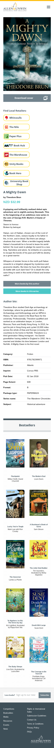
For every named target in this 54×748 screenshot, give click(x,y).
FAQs (29, 732)
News (5, 729)
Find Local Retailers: (14, 110)
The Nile (14, 127)
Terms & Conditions (35, 724)
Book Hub (19, 145)
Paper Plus (15, 136)
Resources (7, 721)
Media (5, 717)
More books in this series (27, 291)
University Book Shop (19, 183)
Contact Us (31, 720)
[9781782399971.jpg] (27, 54)
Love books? (10, 695)
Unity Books (16, 164)
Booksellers (8, 713)
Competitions (8, 709)
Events (6, 725)
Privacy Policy (33, 728)
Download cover (24, 98)
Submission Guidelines (36, 716)
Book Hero (15, 173)
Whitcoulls (15, 117)
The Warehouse (18, 154)
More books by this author (27, 283)
